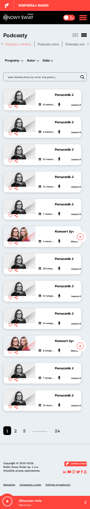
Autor (31, 60)
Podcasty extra (48, 43)
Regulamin (9, 484)
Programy (12, 60)
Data (46, 60)
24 (57, 430)
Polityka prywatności (57, 484)
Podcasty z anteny (18, 43)
